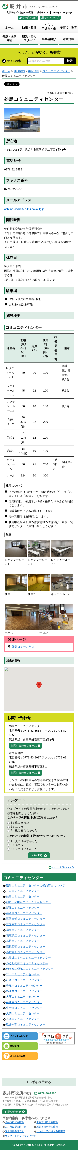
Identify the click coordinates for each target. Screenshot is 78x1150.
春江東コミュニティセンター (24, 1002)
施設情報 (33, 71)
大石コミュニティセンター (23, 996)
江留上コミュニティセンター (24, 980)
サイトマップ (51, 17)
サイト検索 (14, 60)
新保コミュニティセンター (23, 907)
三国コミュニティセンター (23, 890)
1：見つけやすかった (24, 841)
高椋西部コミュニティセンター (25, 946)
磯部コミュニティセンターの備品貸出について (35, 885)
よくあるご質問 (17, 1056)
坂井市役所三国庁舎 (15, 1126)
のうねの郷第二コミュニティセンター (30, 968)
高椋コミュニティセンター (23, 941)
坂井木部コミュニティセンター (25, 1024)
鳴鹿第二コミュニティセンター (25, 935)
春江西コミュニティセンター (24, 991)
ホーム (6, 71)
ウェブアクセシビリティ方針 (20, 1136)
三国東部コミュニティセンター (25, 918)
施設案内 (19, 71)
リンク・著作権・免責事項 (50, 1131)
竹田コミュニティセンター (23, 974)
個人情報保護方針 (14, 1131)
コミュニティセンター (56, 71)
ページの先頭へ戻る (63, 867)
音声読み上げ (29, 17)
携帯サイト (42, 12)
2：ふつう (17, 826)
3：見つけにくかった (24, 849)
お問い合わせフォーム (24, 745)
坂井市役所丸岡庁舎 (47, 1122)
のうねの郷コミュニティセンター (27, 963)
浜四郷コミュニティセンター (24, 913)
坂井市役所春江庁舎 (47, 1126)
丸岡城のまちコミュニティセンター (28, 957)
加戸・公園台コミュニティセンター (28, 902)
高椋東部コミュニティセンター (25, 952)
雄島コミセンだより (24, 646)
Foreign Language (62, 12)
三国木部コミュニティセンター (25, 924)
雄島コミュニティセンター (23, 896)
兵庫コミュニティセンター (23, 1018)
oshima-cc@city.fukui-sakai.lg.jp (24, 208)
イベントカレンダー (20, 1036)
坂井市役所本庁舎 (14, 1122)
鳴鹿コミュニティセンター (23, 929)
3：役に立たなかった (24, 830)
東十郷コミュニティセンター (24, 1007)
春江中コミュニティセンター (24, 985)
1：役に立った (20, 822)
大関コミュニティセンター (23, 1013)
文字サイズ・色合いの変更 (20, 12)
